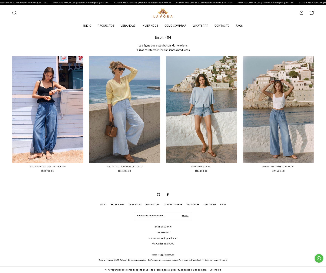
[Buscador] (15, 13)
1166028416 (163, 232)
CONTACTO (222, 25)
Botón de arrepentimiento (216, 260)
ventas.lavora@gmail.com (163, 238)
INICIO (87, 25)
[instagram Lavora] (158, 194)
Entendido (215, 269)
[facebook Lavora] (167, 194)
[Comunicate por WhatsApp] (319, 258)
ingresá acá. (196, 260)
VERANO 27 (128, 25)
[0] (310, 13)
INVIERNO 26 (150, 25)
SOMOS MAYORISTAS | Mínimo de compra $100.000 (52, 2)
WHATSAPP (200, 25)
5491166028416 (163, 226)
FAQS (239, 25)
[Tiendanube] (163, 255)
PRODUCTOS (106, 25)
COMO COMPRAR (176, 25)
